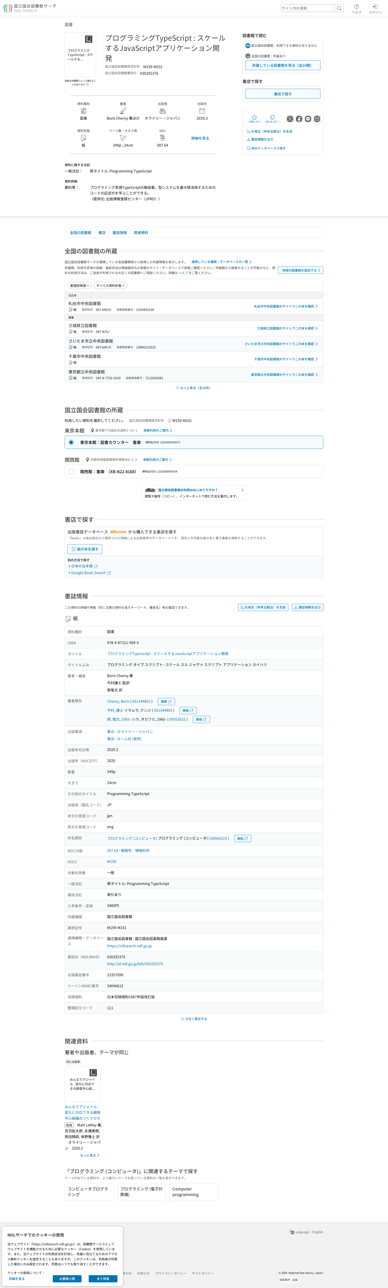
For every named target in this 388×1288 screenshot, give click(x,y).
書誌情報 (119, 232)
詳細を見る (200, 138)
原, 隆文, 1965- (119, 719)
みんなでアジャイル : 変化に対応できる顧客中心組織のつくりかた (83, 1112)
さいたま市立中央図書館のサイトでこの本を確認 (279, 343)
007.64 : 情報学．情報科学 (128, 850)
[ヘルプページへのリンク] (87, 83)
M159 (111, 861)
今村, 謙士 (115, 710)
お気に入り (254, 121)
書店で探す (283, 93)
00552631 (177, 719)
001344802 (141, 701)
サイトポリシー (203, 1273)
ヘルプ (356, 12)
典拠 (164, 701)
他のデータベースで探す (268, 148)
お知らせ (143, 1273)
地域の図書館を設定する (299, 270)
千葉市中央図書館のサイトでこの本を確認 (284, 359)
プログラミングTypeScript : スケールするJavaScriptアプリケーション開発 (167, 653)
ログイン (375, 12)
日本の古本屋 (82, 565)
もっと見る (88, 1155)
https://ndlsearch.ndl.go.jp (129, 945)
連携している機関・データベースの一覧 (220, 261)
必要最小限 (67, 1278)
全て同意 (103, 1278)
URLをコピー (272, 121)
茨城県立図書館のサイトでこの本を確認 (285, 328)
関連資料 (141, 232)
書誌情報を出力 (262, 139)
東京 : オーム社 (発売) (124, 738)
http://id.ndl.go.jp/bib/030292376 (135, 963)
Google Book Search (89, 572)
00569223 (219, 838)
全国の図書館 (80, 232)
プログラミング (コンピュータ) (132, 838)
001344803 (163, 710)
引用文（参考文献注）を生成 (271, 131)
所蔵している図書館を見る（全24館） (283, 65)
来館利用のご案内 (156, 430)
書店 (102, 232)
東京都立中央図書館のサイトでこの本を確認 (282, 374)
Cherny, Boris (118, 701)
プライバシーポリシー (171, 1273)
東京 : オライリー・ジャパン (130, 731)
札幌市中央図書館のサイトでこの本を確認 (284, 306)
